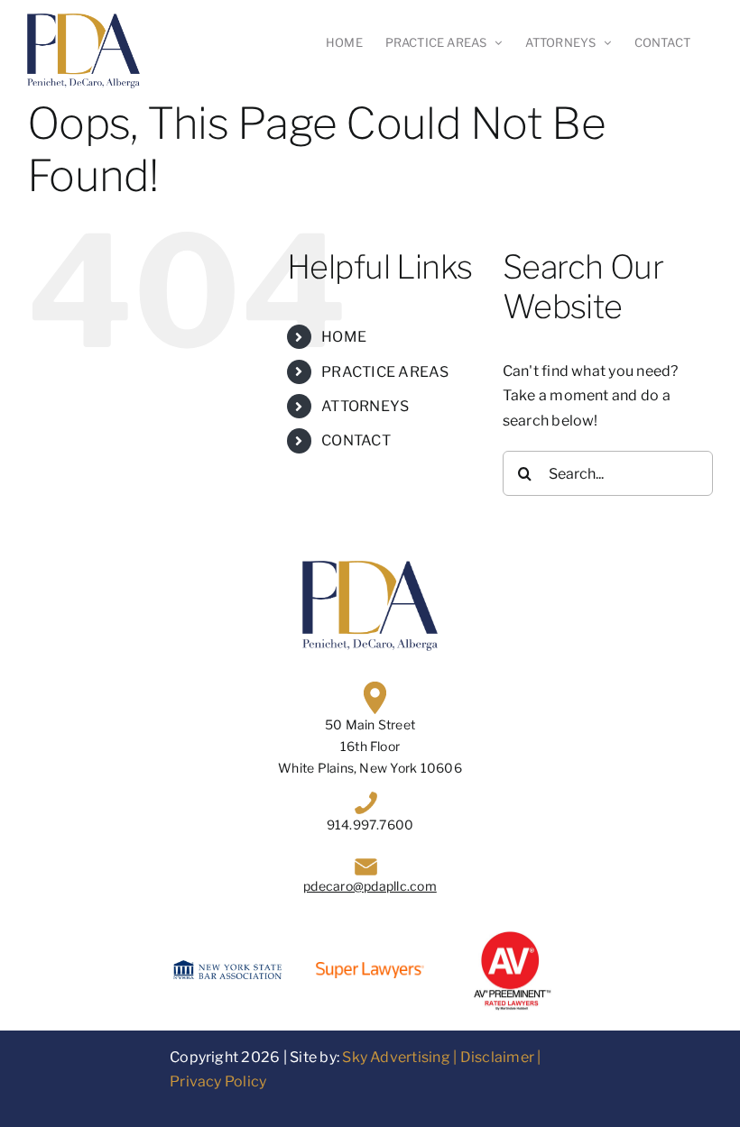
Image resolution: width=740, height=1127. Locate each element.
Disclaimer (497, 1057)
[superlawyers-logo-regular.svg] (370, 968)
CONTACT (356, 440)
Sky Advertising (396, 1057)
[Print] (512, 934)
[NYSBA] (227, 967)
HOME (343, 336)
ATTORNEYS (365, 406)
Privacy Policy (218, 1081)
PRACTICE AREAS (385, 371)
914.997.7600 (370, 824)
